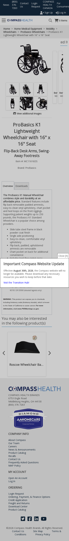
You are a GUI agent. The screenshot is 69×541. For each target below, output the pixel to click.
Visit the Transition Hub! (16, 282)
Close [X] (63, 255)
